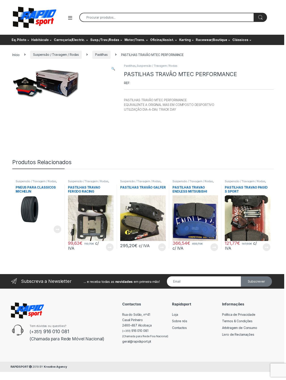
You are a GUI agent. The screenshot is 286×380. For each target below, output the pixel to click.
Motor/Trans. (134, 40)
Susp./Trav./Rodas (104, 40)
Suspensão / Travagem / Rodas (56, 54)
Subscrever (256, 281)
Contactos (179, 328)
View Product (55, 229)
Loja (175, 314)
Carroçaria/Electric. (69, 40)
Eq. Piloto (19, 40)
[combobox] (166, 17)
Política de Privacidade (238, 314)
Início (16, 54)
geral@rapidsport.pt (136, 341)
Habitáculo (40, 40)
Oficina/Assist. (162, 40)
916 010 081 (135, 331)
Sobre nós (179, 321)
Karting (185, 40)
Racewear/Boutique (211, 40)
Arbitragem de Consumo (239, 328)
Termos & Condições (237, 321)
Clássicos (240, 40)
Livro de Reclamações (238, 334)
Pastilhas (101, 54)
